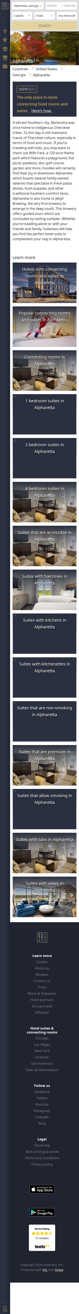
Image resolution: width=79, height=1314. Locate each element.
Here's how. (41, 110)
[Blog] (5, 67)
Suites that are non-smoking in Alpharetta (44, 711)
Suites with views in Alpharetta (45, 886)
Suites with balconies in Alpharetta (44, 579)
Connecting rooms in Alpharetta (44, 360)
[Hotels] (5, 58)
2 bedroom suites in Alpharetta (44, 448)
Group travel (42, 1006)
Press (42, 987)
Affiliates (42, 1012)
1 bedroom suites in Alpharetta (44, 404)
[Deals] (5, 49)
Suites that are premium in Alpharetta (45, 755)
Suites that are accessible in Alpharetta (44, 536)
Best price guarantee (42, 1151)
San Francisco (42, 1063)
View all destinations (42, 1069)
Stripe (59, 1270)
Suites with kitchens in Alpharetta (44, 623)
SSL (45, 1270)
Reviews (42, 974)
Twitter (42, 1098)
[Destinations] (5, 31)
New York (42, 1051)
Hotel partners (42, 999)
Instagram (42, 1110)
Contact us (42, 980)
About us (42, 968)
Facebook (42, 1091)
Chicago (42, 1038)
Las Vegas (42, 1044)
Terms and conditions (42, 1158)
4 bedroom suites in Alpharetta (44, 492)
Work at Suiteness (42, 993)
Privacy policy (42, 1164)
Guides (42, 962)
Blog (42, 1123)
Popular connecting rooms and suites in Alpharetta (45, 316)
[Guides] (5, 40)
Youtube (42, 1104)
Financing (42, 1145)
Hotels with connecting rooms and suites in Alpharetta (44, 276)
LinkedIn (42, 1117)
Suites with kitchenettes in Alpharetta (44, 667)
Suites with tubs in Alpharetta (44, 839)
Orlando (42, 1057)
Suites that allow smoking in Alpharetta (44, 799)
